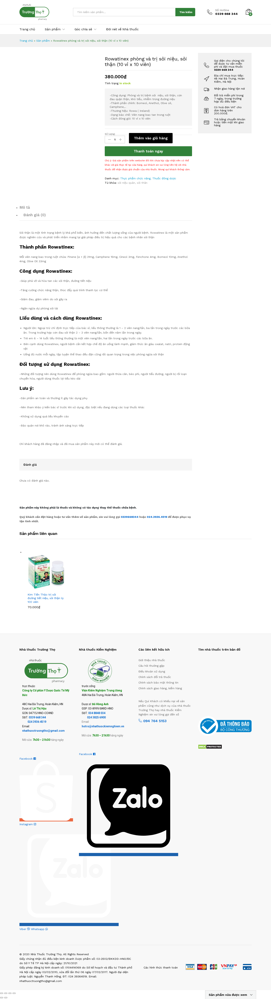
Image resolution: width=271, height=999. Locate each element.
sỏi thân (142, 182)
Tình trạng (111, 83)
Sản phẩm (43, 40)
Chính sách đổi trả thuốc (154, 677)
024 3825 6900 (96, 717)
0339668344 (130, 516)
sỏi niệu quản (126, 182)
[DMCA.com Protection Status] (210, 746)
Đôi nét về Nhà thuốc (122, 29)
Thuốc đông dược (164, 178)
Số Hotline (222, 10)
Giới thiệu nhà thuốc (151, 660)
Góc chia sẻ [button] (83, 29)
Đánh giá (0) (34, 215)
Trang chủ (27, 29)
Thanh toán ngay (148, 151)
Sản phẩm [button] (53, 29)
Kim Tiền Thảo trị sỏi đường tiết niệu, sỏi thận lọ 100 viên (45, 598)
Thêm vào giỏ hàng (151, 138)
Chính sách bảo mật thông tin (158, 682)
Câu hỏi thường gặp (151, 665)
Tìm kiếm (185, 12)
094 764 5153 (154, 721)
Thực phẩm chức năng (135, 178)
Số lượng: (110, 134)
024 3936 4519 (37, 721)
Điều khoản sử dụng (151, 671)
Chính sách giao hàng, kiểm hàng (160, 688)
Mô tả (24, 207)
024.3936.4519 (157, 516)
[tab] (105, 209)
